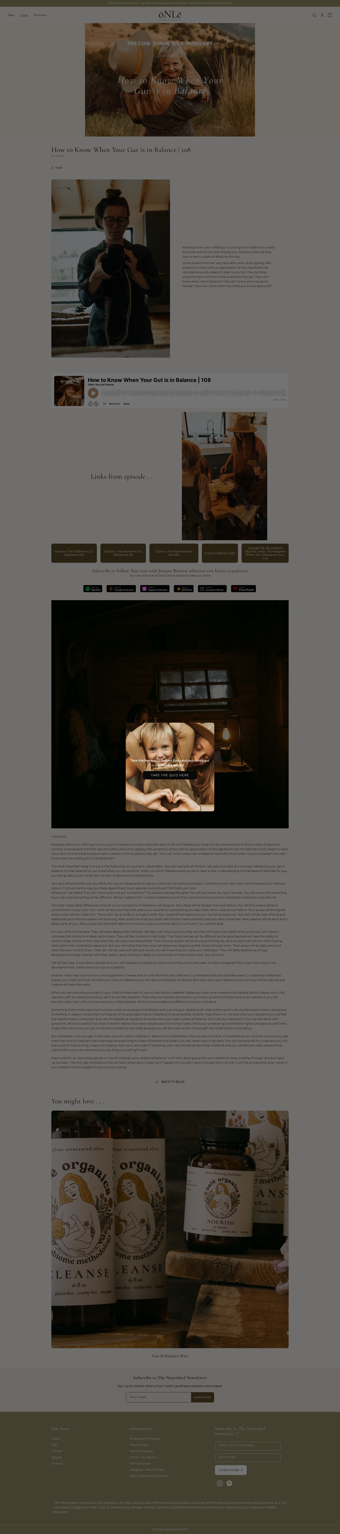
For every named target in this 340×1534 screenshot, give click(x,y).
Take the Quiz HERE (170, 775)
